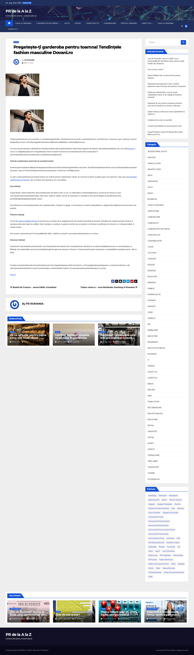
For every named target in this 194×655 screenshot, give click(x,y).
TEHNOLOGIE (154, 455)
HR (149, 324)
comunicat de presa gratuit (158, 525)
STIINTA (151, 449)
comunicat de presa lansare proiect (161, 530)
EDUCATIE (152, 277)
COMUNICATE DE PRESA (47, 23)
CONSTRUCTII (92, 23)
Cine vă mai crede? (156, 69)
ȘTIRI (150, 577)
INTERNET (152, 354)
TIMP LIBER (153, 461)
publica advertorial (166, 559)
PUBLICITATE (153, 402)
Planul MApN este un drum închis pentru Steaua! (119, 613)
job (178, 547)
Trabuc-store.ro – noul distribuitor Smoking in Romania (107, 287)
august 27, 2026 (110, 619)
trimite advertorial (154, 572)
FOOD (150, 312)
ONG (150, 396)
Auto (173, 508)
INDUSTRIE (153, 336)
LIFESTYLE (147, 23)
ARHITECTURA (154, 169)
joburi (150, 551)
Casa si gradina (154, 513)
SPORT (78, 23)
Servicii (150, 568)
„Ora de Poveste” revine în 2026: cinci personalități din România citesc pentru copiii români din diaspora (166, 61)
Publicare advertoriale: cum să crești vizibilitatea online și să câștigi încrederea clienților (165, 94)
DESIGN (151, 265)
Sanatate (181, 564)
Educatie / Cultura (173, 542)
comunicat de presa (155, 517)
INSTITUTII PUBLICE (156, 348)
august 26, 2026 (155, 619)
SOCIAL (151, 437)
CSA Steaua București (156, 542)
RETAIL (16, 42)
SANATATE (152, 431)
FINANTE (152, 306)
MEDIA (150, 384)
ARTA (150, 175)
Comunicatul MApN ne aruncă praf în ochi (165, 126)
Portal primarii (129, 23)
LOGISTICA (152, 378)
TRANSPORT (153, 467)
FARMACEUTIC (154, 294)
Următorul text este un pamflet (160, 120)
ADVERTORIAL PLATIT (157, 151)
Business (180, 508)
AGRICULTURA (154, 163)
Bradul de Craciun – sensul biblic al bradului (34, 287)
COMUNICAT (153, 223)
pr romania (152, 559)
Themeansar (44, 650)
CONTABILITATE (155, 241)
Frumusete (171, 547)
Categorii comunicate (170, 513)
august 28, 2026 (64, 619)
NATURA (151, 390)
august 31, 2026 (18, 619)
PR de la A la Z (18, 11)
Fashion (162, 547)
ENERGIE (152, 283)
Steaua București (169, 568)
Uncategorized (154, 479)
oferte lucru (152, 555)
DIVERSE (152, 271)
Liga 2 (157, 551)
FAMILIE (151, 288)
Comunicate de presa (156, 538)
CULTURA (152, 253)
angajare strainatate (164, 504)
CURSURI (152, 259)
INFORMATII (153, 342)
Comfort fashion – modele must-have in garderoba (72, 336)
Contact (13, 29)
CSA (178, 538)
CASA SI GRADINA (23, 23)
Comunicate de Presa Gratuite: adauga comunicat (172, 650)
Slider (158, 568)
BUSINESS (152, 199)
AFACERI (152, 157)
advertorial (162, 495)
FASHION (152, 300)
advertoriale (173, 495)
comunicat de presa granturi (158, 521)
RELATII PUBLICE (155, 414)
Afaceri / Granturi (175, 500)
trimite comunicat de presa (174, 572)
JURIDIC (151, 366)
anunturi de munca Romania (158, 508)
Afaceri (164, 500)
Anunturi (178, 504)
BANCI (150, 193)
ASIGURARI (153, 181)
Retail (173, 564)
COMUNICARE (110, 23)
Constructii (170, 538)
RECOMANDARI (155, 408)
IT (148, 360)
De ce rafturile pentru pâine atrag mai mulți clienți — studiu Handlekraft (28, 337)
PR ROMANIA (29, 60)
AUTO (67, 23)
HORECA (152, 318)
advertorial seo (153, 500)
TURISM (151, 473)
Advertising (152, 495)
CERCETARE (153, 211)
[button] (182, 26)
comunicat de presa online (158, 534)
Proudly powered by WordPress (16, 650)
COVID (150, 247)
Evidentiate (152, 547)
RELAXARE (153, 419)
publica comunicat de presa (158, 564)
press (26, 342)
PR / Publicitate (165, 555)
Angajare (151, 504)
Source (13, 275)
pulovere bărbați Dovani (27, 221)
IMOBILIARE (153, 330)
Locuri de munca (168, 551)
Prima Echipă (178, 555)
